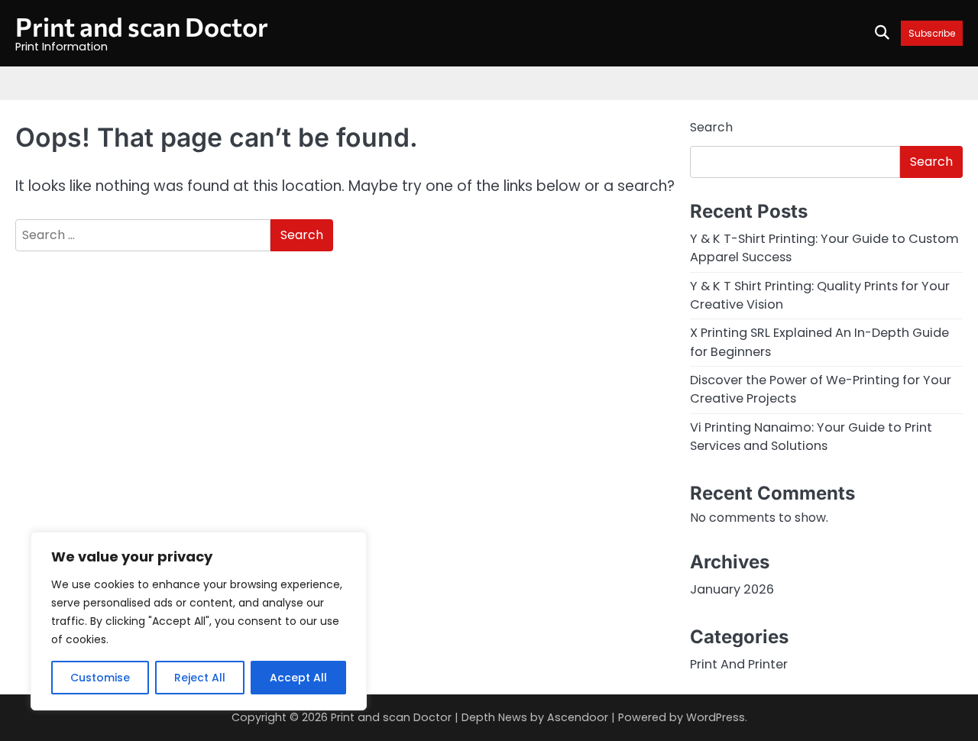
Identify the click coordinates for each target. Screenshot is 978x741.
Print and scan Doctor (141, 26)
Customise (100, 677)
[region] (199, 621)
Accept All (298, 677)
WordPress (715, 717)
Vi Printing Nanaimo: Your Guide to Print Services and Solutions (811, 437)
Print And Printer (739, 664)
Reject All (199, 677)
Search (711, 127)
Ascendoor (577, 717)
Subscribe (931, 33)
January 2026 (732, 589)
